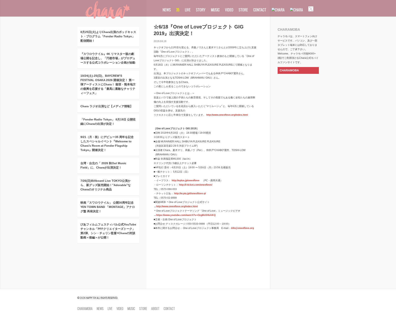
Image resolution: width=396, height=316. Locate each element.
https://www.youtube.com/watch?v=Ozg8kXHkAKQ (186, 215)
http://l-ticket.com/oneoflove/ (195, 184)
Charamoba (85, 309)
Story (200, 9)
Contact (259, 9)
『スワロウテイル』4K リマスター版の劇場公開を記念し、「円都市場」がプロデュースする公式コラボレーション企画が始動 (107, 58)
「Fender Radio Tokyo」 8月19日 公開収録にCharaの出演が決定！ (108, 121)
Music (215, 9)
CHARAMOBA (289, 70)
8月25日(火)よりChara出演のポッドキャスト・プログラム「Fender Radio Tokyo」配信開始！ (108, 36)
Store (243, 9)
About (155, 309)
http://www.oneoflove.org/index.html (227, 114)
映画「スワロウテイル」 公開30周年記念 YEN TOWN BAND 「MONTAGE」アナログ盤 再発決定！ (107, 207)
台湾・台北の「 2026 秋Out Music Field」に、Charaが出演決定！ (103, 165)
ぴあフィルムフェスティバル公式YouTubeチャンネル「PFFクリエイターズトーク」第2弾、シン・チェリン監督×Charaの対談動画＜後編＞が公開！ (108, 231)
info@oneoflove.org (242, 228)
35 (177, 9)
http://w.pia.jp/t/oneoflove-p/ (190, 193)
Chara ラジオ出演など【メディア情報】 (106, 106)
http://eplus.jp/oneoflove (185, 180)
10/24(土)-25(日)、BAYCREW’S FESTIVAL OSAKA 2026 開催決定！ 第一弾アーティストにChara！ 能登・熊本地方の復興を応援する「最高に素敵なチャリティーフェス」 (108, 84)
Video (229, 9)
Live (188, 9)
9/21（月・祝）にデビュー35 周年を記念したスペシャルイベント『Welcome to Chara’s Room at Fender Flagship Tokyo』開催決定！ (107, 143)
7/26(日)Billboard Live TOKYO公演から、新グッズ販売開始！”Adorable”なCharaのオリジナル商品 (105, 185)
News (167, 9)
